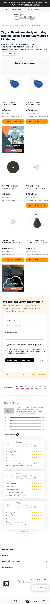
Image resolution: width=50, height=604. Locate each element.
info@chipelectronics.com (34, 9)
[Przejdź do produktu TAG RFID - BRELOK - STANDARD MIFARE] (13, 83)
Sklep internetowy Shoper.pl (12, 580)
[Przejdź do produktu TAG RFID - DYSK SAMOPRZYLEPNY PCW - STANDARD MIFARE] (37, 167)
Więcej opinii (25, 532)
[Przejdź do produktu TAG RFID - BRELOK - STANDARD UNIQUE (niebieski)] (37, 83)
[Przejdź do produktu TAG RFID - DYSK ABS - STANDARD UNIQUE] (13, 167)
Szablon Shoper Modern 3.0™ (35, 580)
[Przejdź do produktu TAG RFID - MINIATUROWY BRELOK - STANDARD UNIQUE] (37, 221)
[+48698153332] (6, 584)
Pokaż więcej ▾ (9, 53)
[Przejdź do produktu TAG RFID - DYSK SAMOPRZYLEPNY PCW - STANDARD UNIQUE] (13, 221)
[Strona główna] (25, 18)
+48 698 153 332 (14, 9)
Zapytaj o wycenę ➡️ (31, 5)
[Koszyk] (26, 601)
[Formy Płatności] (25, 387)
